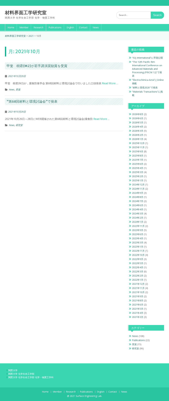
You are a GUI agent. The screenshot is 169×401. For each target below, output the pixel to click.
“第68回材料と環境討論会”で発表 (32, 101)
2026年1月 (137, 139)
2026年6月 (137, 118)
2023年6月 (137, 234)
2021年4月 (137, 312)
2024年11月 (138, 188)
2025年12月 (138, 143)
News (96, 27)
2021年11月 (138, 288)
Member (23, 27)
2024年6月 (137, 205)
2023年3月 (137, 242)
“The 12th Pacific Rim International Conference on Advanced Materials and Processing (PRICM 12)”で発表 (147, 68)
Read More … (110, 83)
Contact (83, 27)
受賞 (18, 89)
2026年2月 (137, 134)
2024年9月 (137, 192)
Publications (55, 27)
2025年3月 (137, 172)
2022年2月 (137, 275)
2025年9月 (137, 151)
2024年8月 (137, 197)
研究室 (19, 125)
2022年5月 (137, 263)
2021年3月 (137, 317)
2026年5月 (137, 122)
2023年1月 (137, 246)
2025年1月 (137, 180)
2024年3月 (137, 213)
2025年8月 (137, 155)
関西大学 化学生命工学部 (21, 373)
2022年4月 (137, 267)
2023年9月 (137, 230)
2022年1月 (137, 279)
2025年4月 (137, 168)
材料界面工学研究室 (26, 13)
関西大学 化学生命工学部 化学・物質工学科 (30, 377)
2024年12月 (138, 184)
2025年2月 (137, 176)
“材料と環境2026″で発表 (145, 87)
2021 (31, 35)
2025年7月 (137, 159)
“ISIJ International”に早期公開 (147, 57)
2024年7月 (137, 201)
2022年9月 (137, 259)
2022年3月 (137, 271)
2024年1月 (137, 221)
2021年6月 (137, 304)
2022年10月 (138, 254)
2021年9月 (137, 296)
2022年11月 (138, 250)
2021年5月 (137, 308)
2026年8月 (137, 114)
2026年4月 (137, 126)
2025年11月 (138, 147)
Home (11, 27)
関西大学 (12, 370)
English (70, 27)
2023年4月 (137, 238)
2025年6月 (137, 163)
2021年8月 (137, 300)
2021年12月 (138, 283)
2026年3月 (137, 130)
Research (38, 27)
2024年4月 (137, 209)
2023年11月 (138, 225)
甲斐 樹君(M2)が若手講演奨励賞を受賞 (37, 66)
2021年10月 (138, 292)
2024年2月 (137, 217)
